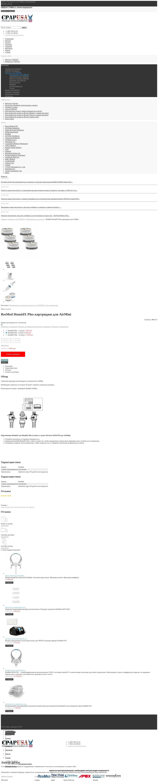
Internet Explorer (7, 776)
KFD (7, 149)
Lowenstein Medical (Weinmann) (16, 144)
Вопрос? (4, 362)
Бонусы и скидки (11, 103)
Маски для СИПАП (12, 90)
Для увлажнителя (15, 86)
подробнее (5, 526)
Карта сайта (9, 119)
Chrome (37, 776)
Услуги (12, 88)
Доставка (8, 44)
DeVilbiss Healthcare (12, 128)
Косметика (9, 96)
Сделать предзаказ (13, 354)
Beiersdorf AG (10, 169)
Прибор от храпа (11, 107)
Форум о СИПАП (11, 60)
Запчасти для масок (12, 92)
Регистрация (30, 2)
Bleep (7, 173)
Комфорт (12, 84)
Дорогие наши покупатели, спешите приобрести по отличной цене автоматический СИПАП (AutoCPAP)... (40, 199)
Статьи (7, 52)
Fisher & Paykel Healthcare (14, 130)
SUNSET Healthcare (12, 136)
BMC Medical (10, 159)
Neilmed (8, 151)
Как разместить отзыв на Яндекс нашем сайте (22, 117)
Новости (4, 176)
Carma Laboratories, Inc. (13, 171)
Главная (4, 219)
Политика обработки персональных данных (21, 105)
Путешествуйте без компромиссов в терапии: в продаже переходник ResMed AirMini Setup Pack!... (37, 182)
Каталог (8, 41)
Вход (23, 2)
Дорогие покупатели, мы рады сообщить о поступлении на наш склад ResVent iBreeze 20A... (35, 216)
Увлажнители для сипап (35, 219)
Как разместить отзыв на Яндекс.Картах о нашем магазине (26, 115)
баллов (5, 345)
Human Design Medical (13, 147)
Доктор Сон (9, 163)
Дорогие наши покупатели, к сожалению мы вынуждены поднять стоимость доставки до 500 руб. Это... (39, 190)
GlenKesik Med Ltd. (12, 157)
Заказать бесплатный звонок (14, 35)
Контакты (8, 48)
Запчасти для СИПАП (13, 73)
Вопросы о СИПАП (12, 61)
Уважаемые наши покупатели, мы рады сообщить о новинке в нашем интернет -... (31, 207)
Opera (65, 776)
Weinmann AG (10, 142)
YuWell (7, 165)
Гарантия (8, 46)
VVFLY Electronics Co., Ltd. (15, 167)
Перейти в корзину (8, 11)
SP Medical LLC (11, 140)
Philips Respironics (11, 132)
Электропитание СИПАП (18, 77)
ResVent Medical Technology (15, 155)
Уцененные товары (12, 94)
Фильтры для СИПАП (17, 80)
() (10, 732)
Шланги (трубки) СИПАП (19, 79)
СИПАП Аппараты (12, 71)
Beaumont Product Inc (12, 153)
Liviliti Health (10, 161)
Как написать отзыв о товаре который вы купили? (23, 111)
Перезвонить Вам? (25, 764)
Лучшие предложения (13, 69)
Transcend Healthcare (12, 138)
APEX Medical (10, 146)
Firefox (95, 776)
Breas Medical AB (11, 126)
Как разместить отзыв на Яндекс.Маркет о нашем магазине (27, 113)
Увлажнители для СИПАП (19, 75)
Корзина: (6, 4)
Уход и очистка (15, 82)
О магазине (9, 39)
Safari (53, 776)
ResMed (8, 134)
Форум (7, 50)
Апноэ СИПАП (11, 109)
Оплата (8, 43)
